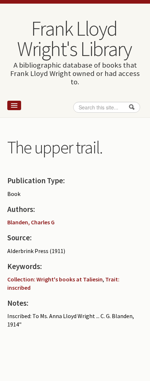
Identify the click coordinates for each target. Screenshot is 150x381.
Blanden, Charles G (31, 222)
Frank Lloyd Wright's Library (74, 38)
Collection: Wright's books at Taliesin (55, 279)
